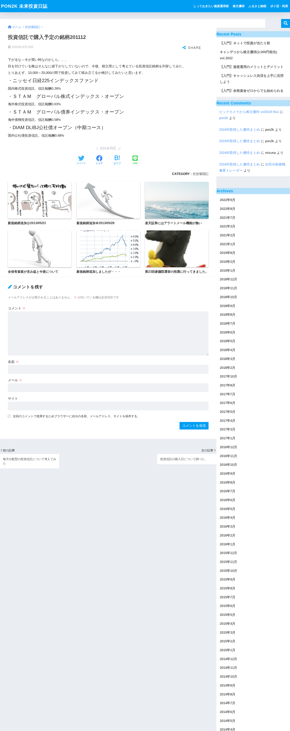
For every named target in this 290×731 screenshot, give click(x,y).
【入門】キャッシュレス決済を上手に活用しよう (251, 79)
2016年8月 (227, 482)
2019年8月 (227, 253)
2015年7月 (227, 597)
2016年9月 (227, 473)
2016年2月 (227, 535)
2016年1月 (227, 544)
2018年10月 (228, 297)
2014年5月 (227, 721)
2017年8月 (227, 385)
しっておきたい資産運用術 (211, 6)
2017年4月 (227, 421)
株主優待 (239, 6)
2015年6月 (227, 606)
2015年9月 (227, 579)
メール (15, 380)
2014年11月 (228, 668)
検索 (285, 23)
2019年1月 (227, 270)
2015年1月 (227, 650)
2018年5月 (227, 341)
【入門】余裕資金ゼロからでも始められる (251, 91)
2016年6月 (227, 500)
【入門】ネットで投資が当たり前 (245, 43)
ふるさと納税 (257, 6)
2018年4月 (227, 350)
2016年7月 (227, 491)
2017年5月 (227, 412)
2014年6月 (227, 712)
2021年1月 (227, 244)
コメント (17, 308)
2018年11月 (228, 288)
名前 (13, 362)
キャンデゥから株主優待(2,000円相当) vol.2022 (248, 55)
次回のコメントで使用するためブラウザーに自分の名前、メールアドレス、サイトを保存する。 (76, 416)
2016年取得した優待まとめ (239, 130)
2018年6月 (227, 332)
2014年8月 (227, 694)
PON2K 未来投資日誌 (24, 6)
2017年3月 (227, 429)
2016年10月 (228, 465)
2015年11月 (228, 562)
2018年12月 (228, 279)
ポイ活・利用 (279, 6)
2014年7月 (227, 703)
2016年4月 (227, 518)
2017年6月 (227, 403)
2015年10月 (228, 571)
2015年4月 (227, 624)
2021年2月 (227, 235)
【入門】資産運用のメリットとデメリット (251, 67)
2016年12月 (228, 447)
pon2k (223, 118)
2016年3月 (227, 526)
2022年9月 (227, 200)
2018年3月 (227, 359)
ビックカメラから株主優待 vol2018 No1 (249, 112)
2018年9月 (227, 306)
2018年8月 (227, 315)
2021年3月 (227, 226)
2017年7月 (227, 394)
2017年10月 (228, 376)
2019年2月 (227, 262)
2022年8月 (227, 209)
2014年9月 (227, 685)
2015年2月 (227, 641)
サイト (13, 398)
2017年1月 (227, 438)
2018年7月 (227, 323)
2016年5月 (227, 509)
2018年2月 (227, 368)
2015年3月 (227, 632)
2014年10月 (228, 676)
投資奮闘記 (201, 174)
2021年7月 (227, 218)
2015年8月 (227, 588)
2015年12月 (228, 553)
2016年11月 (228, 456)
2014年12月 (228, 659)
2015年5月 (227, 615)
